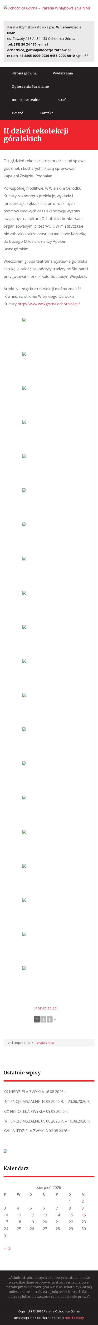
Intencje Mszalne (26, 100)
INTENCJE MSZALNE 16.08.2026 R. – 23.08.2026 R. (47, 1101)
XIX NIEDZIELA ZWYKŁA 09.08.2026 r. (36, 1111)
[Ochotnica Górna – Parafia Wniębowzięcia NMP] (47, 7)
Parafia (62, 100)
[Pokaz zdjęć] (46, 1008)
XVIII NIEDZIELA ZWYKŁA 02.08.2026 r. (37, 1130)
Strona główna (24, 73)
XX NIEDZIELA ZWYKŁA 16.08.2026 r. (35, 1091)
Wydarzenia (63, 73)
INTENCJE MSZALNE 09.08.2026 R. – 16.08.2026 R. (47, 1121)
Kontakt (46, 113)
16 (84, 1215)
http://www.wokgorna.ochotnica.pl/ (49, 304)
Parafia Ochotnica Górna (62, 1311)
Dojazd (17, 113)
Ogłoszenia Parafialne (30, 86)
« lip (7, 1248)
